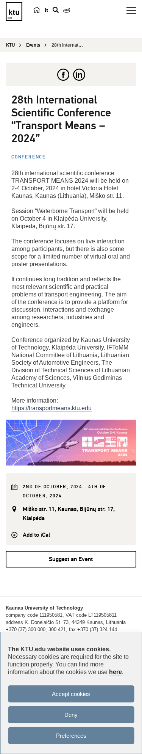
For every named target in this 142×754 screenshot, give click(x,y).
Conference (28, 157)
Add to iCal (36, 535)
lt (46, 10)
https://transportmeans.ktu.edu (51, 408)
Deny (71, 715)
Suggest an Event (71, 559)
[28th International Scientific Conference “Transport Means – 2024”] (71, 443)
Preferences (71, 735)
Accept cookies (71, 694)
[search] (55, 9)
